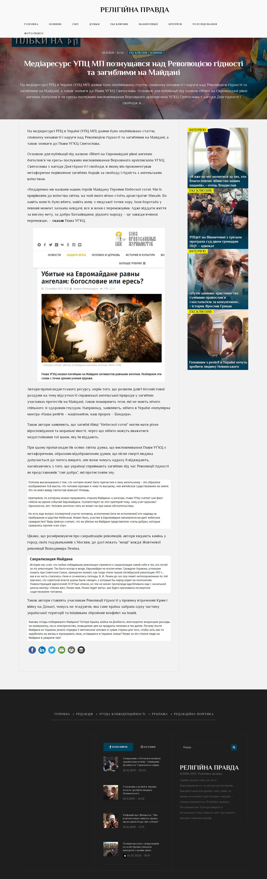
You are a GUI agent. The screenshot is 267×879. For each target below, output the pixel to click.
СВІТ (75, 24)
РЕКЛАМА (160, 714)
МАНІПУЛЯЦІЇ (148, 24)
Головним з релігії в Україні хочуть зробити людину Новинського (139, 790)
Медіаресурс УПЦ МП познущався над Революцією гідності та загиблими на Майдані (133, 68)
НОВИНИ (55, 24)
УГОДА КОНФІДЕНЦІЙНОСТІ (122, 714)
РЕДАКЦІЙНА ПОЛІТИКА (194, 714)
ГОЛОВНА (31, 24)
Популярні (119, 746)
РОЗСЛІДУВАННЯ (205, 24)
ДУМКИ (94, 24)
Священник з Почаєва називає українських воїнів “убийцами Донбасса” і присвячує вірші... (142, 762)
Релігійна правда (134, 9)
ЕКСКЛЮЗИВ (119, 24)
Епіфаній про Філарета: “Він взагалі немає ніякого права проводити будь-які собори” (141, 818)
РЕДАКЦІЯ (84, 714)
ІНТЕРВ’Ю (175, 24)
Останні (149, 746)
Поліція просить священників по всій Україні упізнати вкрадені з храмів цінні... (141, 847)
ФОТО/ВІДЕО (34, 33)
